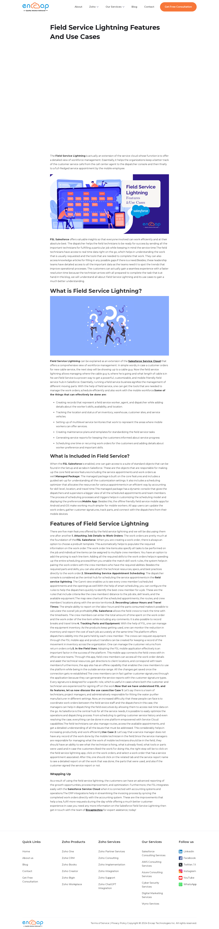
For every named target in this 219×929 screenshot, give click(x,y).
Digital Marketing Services (152, 895)
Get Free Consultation (178, 6)
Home (26, 851)
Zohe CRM (68, 858)
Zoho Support (106, 877)
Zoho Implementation (111, 864)
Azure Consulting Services (152, 874)
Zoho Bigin (68, 877)
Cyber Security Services (150, 884)
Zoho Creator (70, 871)
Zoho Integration (108, 871)
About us (27, 858)
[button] (94, 6)
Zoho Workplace (72, 884)
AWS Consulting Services (151, 864)
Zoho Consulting (108, 858)
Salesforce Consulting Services (154, 853)
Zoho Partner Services (111, 851)
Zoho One (68, 851)
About (78, 6)
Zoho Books (69, 864)
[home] (35, 6)
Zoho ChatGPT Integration (107, 886)
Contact (149, 6)
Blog (134, 6)
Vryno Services (150, 903)
